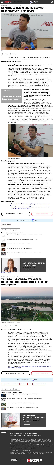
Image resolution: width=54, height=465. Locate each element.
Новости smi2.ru (6, 272)
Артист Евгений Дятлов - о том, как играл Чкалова (18, 243)
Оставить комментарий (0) (42, 213)
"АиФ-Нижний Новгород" (14, 322)
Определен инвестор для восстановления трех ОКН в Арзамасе (21, 403)
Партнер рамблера (22, 459)
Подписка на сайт (33, 433)
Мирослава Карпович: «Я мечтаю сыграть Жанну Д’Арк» (19, 248)
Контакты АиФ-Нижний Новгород (17, 435)
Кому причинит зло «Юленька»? (20, 208)
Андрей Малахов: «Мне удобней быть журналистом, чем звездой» (30, 206)
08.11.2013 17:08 (4, 5)
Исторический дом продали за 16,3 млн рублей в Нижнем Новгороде (22, 407)
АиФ (2, 50)
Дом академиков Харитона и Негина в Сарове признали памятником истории (24, 398)
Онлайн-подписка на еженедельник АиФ (19, 433)
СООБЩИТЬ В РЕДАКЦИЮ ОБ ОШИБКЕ (33, 435)
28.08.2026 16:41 (4, 276)
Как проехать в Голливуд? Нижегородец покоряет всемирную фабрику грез (24, 252)
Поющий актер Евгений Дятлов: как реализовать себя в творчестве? (22, 239)
